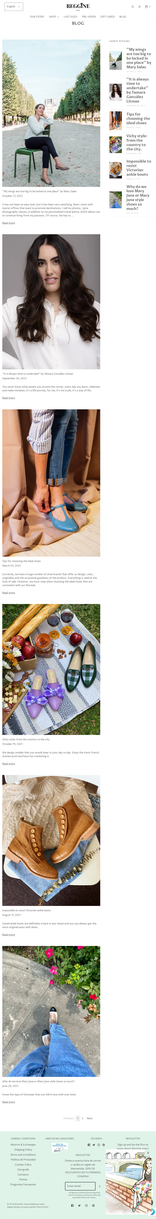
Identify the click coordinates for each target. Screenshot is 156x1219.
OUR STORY (37, 16)
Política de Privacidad (23, 1159)
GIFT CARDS (107, 16)
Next (90, 1118)
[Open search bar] (132, 6)
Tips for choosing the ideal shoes (21, 561)
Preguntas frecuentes (23, 1184)
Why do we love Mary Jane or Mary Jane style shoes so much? (38, 1081)
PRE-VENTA (89, 16)
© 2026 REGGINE (15, 1204)
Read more (8, 223)
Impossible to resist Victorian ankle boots (26, 910)
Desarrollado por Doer (34, 1204)
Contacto (23, 1174)
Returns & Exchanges (23, 1144)
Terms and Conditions (23, 1155)
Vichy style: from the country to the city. (26, 739)
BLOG (122, 16)
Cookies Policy (23, 1164)
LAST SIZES (70, 16)
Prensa (23, 1179)
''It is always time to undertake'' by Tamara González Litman (37, 374)
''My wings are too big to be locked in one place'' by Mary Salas (39, 191)
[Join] (100, 1186)
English (11, 6)
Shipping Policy (23, 1149)
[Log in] (139, 6)
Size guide (23, 1169)
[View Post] (51, 113)
